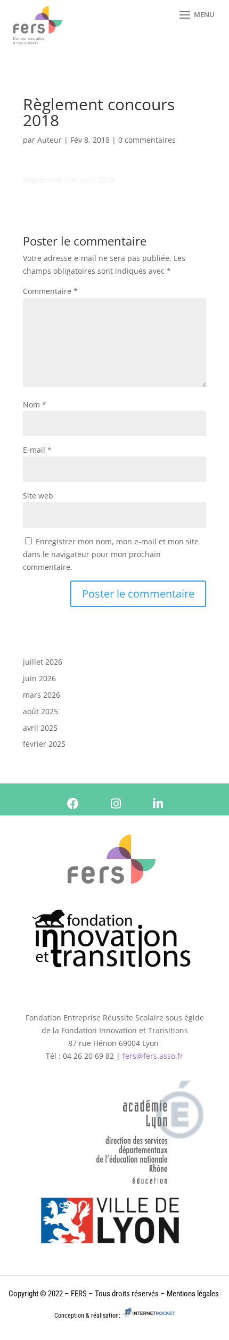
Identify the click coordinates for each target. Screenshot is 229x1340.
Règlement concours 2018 (69, 180)
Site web (38, 496)
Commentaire (50, 291)
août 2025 (40, 711)
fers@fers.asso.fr (152, 1056)
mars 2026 (41, 695)
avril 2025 (40, 728)
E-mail (37, 450)
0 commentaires (147, 140)
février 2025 (44, 744)
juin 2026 (39, 678)
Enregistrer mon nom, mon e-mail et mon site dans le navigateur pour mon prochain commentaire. (111, 554)
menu (204, 14)
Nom (34, 404)
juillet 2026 (42, 662)
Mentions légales (192, 1293)
